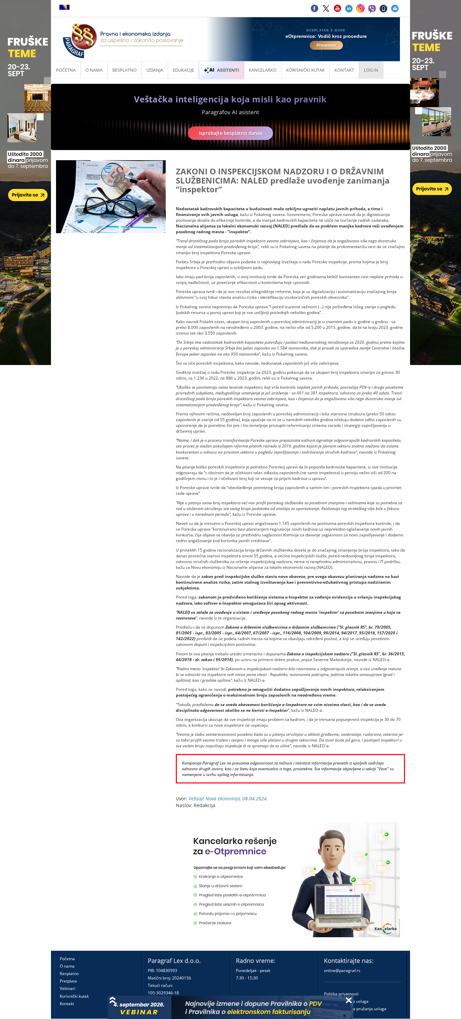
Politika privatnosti (341, 994)
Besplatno (124, 70)
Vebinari (67, 988)
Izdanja (154, 70)
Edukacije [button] (183, 70)
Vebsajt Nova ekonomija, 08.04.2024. (228, 798)
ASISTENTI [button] (228, 70)
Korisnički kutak (74, 996)
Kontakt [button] (344, 70)
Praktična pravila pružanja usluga (355, 1009)
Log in (371, 70)
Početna (66, 70)
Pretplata (68, 981)
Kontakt (67, 1003)
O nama (94, 70)
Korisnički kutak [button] (305, 70)
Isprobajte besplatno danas (230, 133)
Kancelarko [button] (262, 70)
